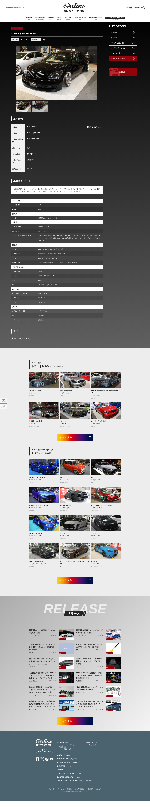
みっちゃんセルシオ (67, 390)
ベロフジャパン (81, 692)
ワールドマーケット (35, 636)
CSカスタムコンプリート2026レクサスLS (74, 562)
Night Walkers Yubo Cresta (101, 505)
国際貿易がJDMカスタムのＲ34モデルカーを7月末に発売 (89, 631)
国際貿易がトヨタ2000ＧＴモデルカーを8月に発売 (42, 631)
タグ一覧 (51, 789)
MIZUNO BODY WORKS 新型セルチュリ (105, 392)
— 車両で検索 (61, 747)
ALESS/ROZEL (81, 681)
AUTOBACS (80, 709)
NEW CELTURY (35, 390)
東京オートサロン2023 (20, 338)
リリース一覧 (116, 53)
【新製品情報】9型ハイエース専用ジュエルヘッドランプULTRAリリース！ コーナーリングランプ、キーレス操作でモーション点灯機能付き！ (42, 675)
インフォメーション (118, 48)
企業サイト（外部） (118, 58)
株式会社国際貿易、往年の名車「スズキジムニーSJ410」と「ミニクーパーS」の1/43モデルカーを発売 (42, 689)
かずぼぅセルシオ (35, 421)
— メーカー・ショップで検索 (66, 745)
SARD (78, 667)
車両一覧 (114, 38)
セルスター (32, 709)
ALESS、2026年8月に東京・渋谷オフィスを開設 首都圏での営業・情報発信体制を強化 (89, 675)
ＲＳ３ (62, 533)
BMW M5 (94, 561)
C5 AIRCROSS (65, 505)
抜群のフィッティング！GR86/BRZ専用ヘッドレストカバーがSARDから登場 (89, 661)
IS (92, 477)
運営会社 (69, 789)
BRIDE (31, 652)
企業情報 (114, 32)
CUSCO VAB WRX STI (37, 477)
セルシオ (24, 39)
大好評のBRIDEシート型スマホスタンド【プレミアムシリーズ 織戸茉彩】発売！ (42, 647)
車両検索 (122, 72)
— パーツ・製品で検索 (64, 749)
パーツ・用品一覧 (117, 43)
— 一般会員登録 (91, 745)
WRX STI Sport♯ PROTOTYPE (40, 505)
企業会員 (98, 789)
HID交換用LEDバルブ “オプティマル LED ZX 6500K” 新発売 (89, 688)
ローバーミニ (65, 477)
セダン (45, 39)
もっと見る (66, 437)
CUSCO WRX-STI (35, 533)
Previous (19, 72)
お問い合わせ (60, 789)
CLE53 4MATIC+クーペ (38, 561)
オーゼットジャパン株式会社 (38, 664)
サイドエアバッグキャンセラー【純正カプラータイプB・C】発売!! (89, 646)
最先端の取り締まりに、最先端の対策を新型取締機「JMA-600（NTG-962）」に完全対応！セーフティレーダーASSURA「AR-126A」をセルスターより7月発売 (42, 704)
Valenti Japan (33, 681)
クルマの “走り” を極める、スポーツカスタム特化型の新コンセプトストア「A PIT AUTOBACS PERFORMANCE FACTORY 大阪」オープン (89, 704)
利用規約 (90, 789)
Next (94, 72)
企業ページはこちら (93, 127)
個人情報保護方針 (80, 789)
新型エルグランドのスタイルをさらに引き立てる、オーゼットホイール (42, 660)
